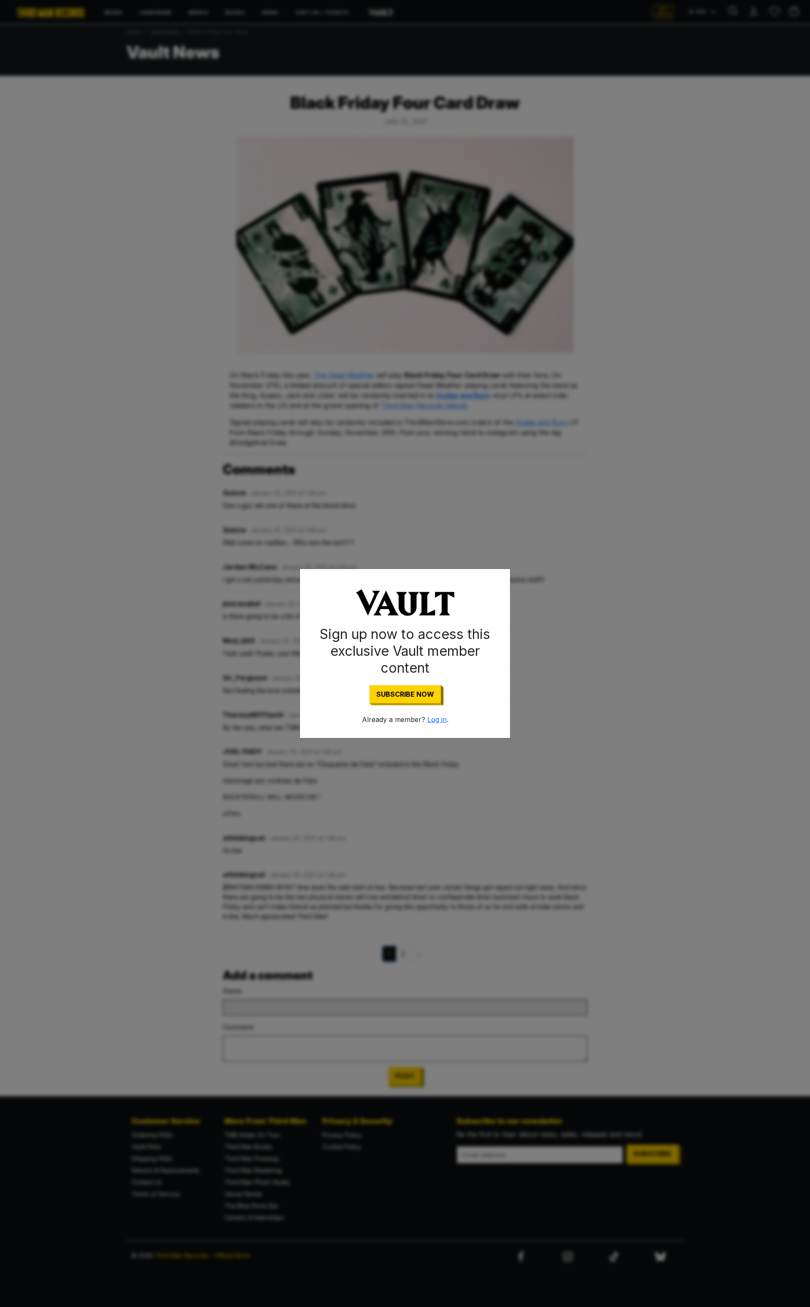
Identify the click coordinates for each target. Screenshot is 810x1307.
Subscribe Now (405, 694)
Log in (437, 719)
